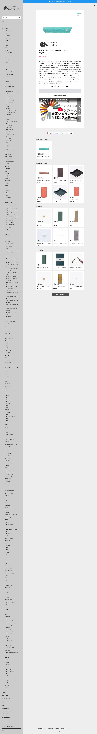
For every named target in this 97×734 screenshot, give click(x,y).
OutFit (7, 106)
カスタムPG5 (9, 629)
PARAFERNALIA (8, 446)
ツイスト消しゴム (9, 102)
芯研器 (6, 50)
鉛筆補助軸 (7, 35)
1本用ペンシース (9, 138)
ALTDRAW (8, 316)
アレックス (7, 376)
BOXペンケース (9, 129)
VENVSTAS (7, 188)
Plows (6, 594)
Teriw (6, 606)
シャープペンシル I (10, 96)
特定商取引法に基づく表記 (53, 728)
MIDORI (6, 357)
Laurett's (7, 535)
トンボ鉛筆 (7, 190)
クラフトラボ (7, 412)
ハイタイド (7, 374)
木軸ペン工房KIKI (9, 524)
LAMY (6, 391)
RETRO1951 (7, 437)
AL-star (7, 395)
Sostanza (7, 409)
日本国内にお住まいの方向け (60, 95)
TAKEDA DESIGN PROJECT (11, 514)
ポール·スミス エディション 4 (12, 216)
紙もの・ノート (8, 64)
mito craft (7, 657)
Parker (6, 582)
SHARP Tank (8, 643)
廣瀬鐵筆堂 (7, 627)
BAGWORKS (8, 478)
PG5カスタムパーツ (10, 621)
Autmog (6, 149)
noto (7, 407)
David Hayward (8, 570)
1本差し (7, 145)
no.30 (6, 500)
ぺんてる (6, 326)
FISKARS (7, 381)
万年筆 (6, 62)
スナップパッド (9, 476)
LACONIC (7, 655)
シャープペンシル (8, 52)
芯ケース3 (8, 256)
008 (7, 418)
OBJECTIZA (8, 540)
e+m (6, 483)
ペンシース (8, 119)
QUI (5, 117)
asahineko (7, 458)
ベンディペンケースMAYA (11, 276)
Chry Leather (8, 645)
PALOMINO (7, 180)
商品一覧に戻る (60, 294)
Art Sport (8, 238)
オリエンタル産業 (8, 585)
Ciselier (6, 659)
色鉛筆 (6, 40)
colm (6, 510)
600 (7, 195)
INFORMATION (6, 698)
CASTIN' (7, 507)
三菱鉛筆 (7, 512)
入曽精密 (7, 552)
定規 (6, 69)
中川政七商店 (8, 362)
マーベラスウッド (8, 463)
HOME (4, 22)
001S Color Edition (10, 416)
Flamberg (7, 460)
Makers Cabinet (9, 434)
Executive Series (10, 633)
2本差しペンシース (10, 134)
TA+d (6, 340)
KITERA (6, 611)
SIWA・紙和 (7, 636)
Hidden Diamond (10, 243)
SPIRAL (7, 547)
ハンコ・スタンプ (8, 71)
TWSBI (6, 185)
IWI (5, 565)
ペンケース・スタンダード (11, 121)
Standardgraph (8, 335)
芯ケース (7, 47)
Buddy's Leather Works (11, 444)
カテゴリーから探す (7, 30)
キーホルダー (8, 79)
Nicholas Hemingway (10, 321)
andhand (7, 662)
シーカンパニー (8, 200)
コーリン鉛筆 (7, 352)
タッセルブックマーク (10, 474)
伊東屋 (6, 348)
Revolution (8, 451)
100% (6, 498)
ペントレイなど (8, 84)
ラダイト (6, 248)
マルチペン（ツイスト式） (11, 110)
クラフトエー (7, 93)
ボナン (6, 687)
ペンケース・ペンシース (10, 55)
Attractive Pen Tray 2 (11, 286)
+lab (6, 388)
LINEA (7, 449)
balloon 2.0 (9, 397)
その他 (6, 76)
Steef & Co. (8, 563)
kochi (6, 614)
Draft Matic (8, 559)
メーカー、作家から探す (8, 86)
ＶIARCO (7, 166)
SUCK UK (7, 488)
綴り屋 (6, 151)
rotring (6, 192)
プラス (6, 328)
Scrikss (6, 680)
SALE (4, 692)
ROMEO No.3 (9, 350)
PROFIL (7, 549)
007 (7, 414)
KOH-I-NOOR (8, 241)
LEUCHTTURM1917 (9, 493)
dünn (6, 580)
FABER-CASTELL (9, 232)
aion (7, 393)
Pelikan (6, 690)
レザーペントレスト (10, 647)
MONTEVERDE (8, 568)
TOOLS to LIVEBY (9, 338)
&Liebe (6, 575)
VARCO (6, 519)
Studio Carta (8, 517)
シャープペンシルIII (10, 100)
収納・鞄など (7, 81)
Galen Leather (8, 156)
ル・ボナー (7, 142)
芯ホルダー (7, 45)
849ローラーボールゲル (11, 209)
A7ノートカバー (9, 140)
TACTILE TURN (8, 543)
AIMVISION (8, 669)
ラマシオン (7, 486)
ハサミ (6, 67)
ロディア (6, 371)
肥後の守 (7, 427)
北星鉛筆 (7, 173)
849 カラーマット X (10, 214)
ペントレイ (8, 136)
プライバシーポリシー (42, 728)
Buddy (7, 465)
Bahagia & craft (8, 159)
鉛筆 (6, 33)
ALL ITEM (4, 25)
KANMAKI (7, 522)
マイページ (5, 713)
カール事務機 (8, 227)
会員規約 (63, 728)
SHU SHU (7, 331)
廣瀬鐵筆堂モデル (10, 161)
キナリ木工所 (8, 527)
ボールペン (7, 59)
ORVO (7, 675)
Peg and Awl (8, 154)
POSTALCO (7, 467)
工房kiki (6, 345)
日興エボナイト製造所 (10, 602)
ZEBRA (6, 682)
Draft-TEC (8, 561)
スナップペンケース (10, 470)
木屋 (6, 364)
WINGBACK (7, 432)
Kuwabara (7, 505)
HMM (6, 604)
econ (7, 405)
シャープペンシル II (10, 98)
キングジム (7, 378)
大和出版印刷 (8, 360)
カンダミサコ (7, 131)
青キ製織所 (7, 481)
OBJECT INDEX (8, 587)
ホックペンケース (9, 123)
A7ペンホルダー (9, 125)
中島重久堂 (7, 178)
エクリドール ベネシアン (11, 218)
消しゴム (6, 57)
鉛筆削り (7, 43)
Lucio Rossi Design (9, 573)
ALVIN (6, 554)
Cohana (7, 171)
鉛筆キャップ (7, 38)
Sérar (7, 673)
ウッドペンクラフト (9, 114)
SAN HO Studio (8, 599)
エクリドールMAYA (10, 222)
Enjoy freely (9, 625)
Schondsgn (7, 383)
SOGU (6, 424)
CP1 (7, 399)
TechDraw (8, 290)
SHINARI (7, 597)
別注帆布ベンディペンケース (12, 91)
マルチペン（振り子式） (11, 112)
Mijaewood (7, 319)
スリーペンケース (9, 472)
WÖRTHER (7, 545)
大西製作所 (7, 176)
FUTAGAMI (7, 386)
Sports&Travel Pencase (12, 652)
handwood (7, 616)
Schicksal (7, 609)
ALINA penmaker (9, 538)
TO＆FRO (7, 495)
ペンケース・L (9, 638)
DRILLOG (7, 229)
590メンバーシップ (7, 711)
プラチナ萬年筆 (8, 455)
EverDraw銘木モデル (11, 288)
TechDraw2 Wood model (12, 251)
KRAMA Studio (8, 246)
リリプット (8, 236)
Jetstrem (8, 403)
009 (7, 420)
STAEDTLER (8, 333)
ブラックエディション (10, 220)
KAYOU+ (7, 667)
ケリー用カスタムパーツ (11, 623)
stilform (6, 502)
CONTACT (5, 695)
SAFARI (7, 401)
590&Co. (7, 89)
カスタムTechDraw (10, 631)
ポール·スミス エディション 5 (12, 224)
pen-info (7, 677)
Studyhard (7, 650)
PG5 (7, 619)
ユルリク (6, 429)
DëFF (6, 578)
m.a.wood (7, 685)
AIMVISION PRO (10, 671)
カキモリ (6, 590)
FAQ (3, 705)
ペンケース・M (9, 640)
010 (6, 422)
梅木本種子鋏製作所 (9, 490)
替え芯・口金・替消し (9, 74)
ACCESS (4, 702)
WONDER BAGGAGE (10, 439)
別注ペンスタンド (9, 533)
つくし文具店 (7, 168)
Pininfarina (7, 664)
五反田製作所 (8, 183)
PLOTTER (7, 355)
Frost (7, 592)
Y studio (7, 343)
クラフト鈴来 (7, 163)
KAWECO (7, 234)
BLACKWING (8, 197)
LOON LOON (8, 453)
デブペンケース (9, 147)
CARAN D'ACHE (8, 202)
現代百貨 (7, 441)
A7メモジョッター (10, 127)
